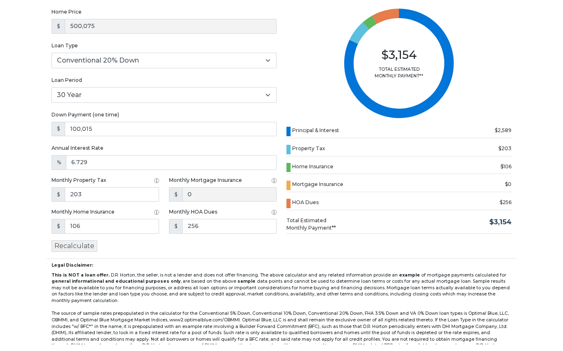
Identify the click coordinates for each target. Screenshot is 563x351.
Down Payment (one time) (85, 115)
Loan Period (67, 80)
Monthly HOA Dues (193, 212)
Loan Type (65, 45)
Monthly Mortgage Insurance (205, 180)
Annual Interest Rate (77, 148)
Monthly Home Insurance (83, 212)
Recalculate (74, 246)
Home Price (67, 12)
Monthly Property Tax (79, 180)
